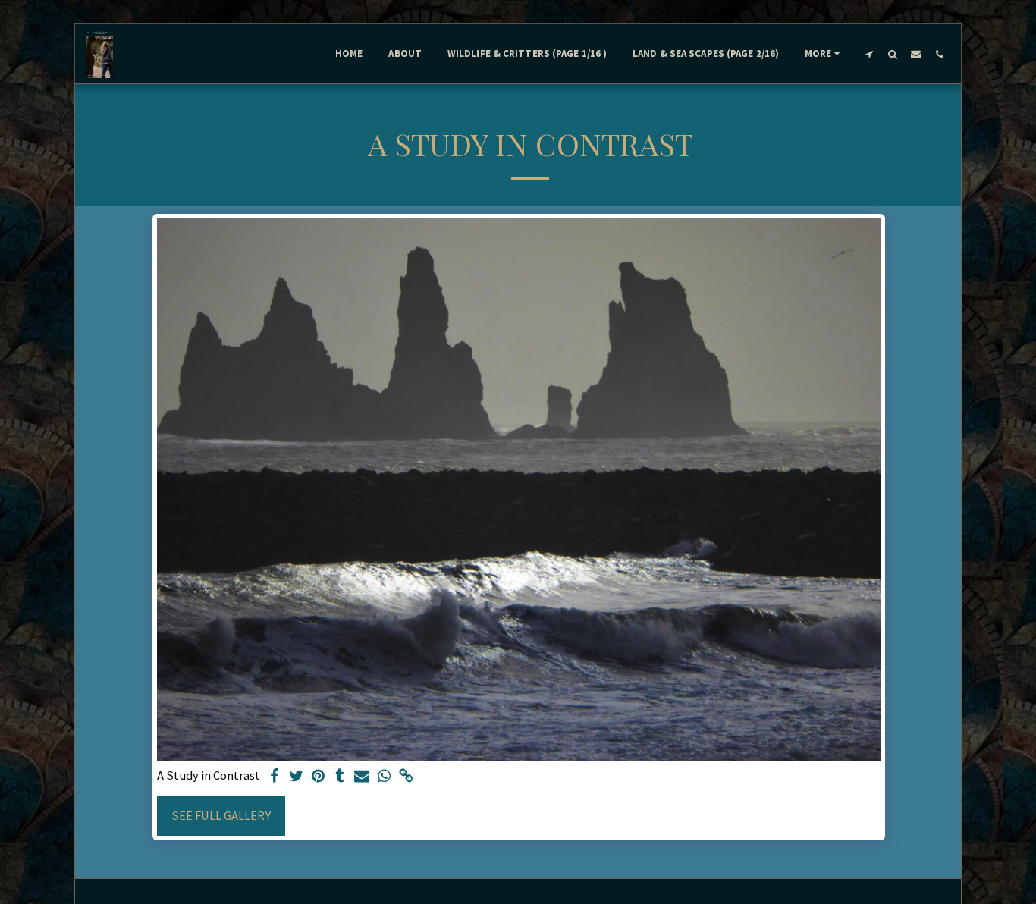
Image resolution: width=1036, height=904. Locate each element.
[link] (406, 777)
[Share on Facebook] (274, 777)
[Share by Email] (362, 777)
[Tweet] (296, 777)
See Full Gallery (221, 816)
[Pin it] (318, 777)
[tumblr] (340, 777)
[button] (869, 54)
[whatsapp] (384, 777)
